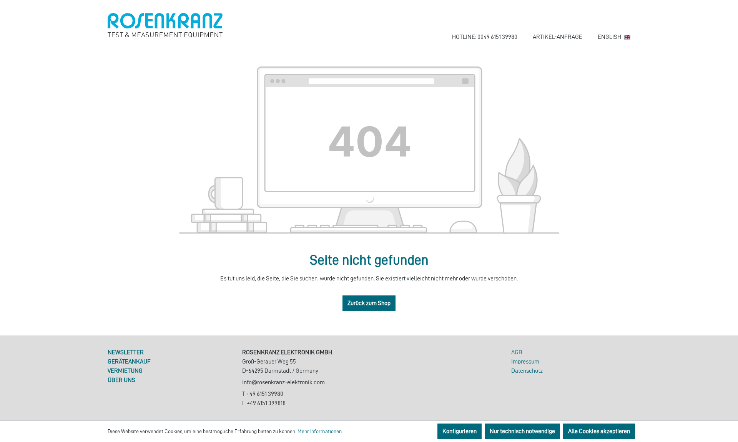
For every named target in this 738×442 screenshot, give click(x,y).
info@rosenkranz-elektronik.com (283, 382)
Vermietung (125, 370)
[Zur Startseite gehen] (165, 25)
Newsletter (126, 352)
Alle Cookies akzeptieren (599, 431)
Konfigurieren (459, 431)
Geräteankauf (129, 361)
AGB (516, 352)
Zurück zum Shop (369, 303)
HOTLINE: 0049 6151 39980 (484, 36)
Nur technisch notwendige (522, 431)
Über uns (121, 380)
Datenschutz (527, 370)
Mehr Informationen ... (322, 431)
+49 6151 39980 (264, 393)
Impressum (525, 361)
